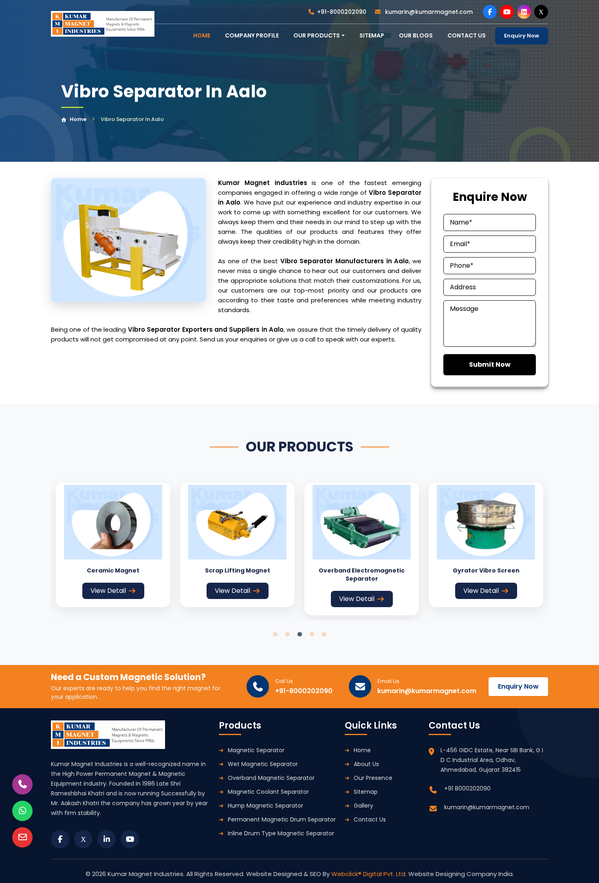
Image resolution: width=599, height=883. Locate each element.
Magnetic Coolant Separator (268, 792)
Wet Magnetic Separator (263, 764)
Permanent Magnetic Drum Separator (282, 819)
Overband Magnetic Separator (271, 778)
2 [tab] (287, 634)
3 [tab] (299, 634)
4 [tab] (312, 634)
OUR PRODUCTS (316, 35)
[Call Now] (22, 784)
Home (78, 119)
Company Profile (252, 35)
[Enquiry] (22, 837)
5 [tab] (324, 634)
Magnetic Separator (256, 750)
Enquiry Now (521, 36)
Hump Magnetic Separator (265, 806)
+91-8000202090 (341, 12)
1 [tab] (275, 634)
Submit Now (490, 364)
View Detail (108, 590)
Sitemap (371, 35)
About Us (366, 764)
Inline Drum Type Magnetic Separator (281, 833)
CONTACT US (466, 35)
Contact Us (370, 819)
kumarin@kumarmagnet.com (428, 12)
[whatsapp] (22, 811)
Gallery (363, 806)
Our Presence (373, 778)
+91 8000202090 (467, 788)
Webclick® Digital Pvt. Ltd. (369, 874)
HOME (201, 35)
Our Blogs (416, 35)
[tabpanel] (113, 545)
